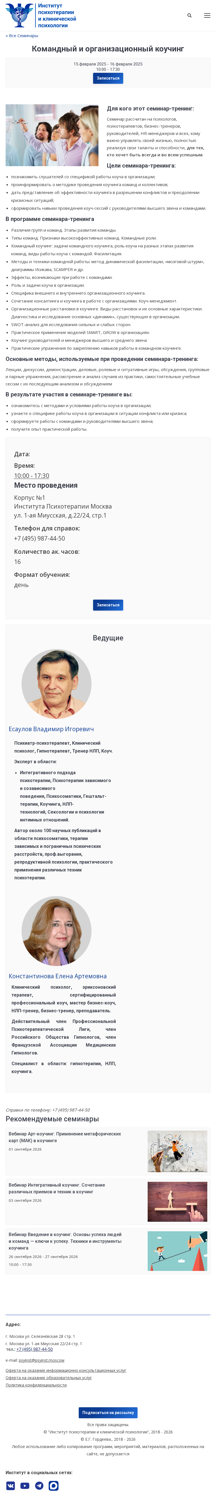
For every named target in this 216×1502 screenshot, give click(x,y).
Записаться (108, 78)
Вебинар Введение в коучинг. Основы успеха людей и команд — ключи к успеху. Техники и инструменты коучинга (65, 1241)
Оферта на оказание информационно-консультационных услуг (66, 1370)
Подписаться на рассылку (108, 1412)
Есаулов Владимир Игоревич (51, 729)
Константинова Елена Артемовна (58, 976)
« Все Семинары (22, 35)
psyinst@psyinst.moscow (41, 1360)
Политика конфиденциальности (36, 1385)
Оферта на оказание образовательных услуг (49, 1377)
